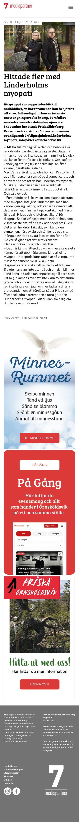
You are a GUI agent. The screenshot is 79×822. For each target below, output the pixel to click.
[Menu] (71, 6)
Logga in (8, 783)
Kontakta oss (10, 766)
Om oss (8, 780)
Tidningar (9, 776)
